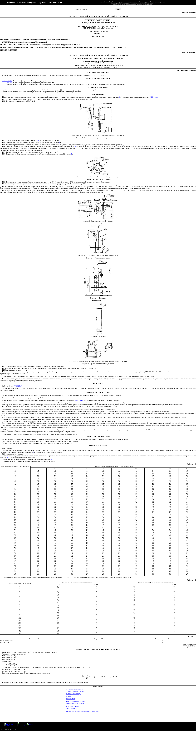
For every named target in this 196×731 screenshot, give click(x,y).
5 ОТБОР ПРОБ (70, 699)
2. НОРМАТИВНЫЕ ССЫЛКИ (75, 691)
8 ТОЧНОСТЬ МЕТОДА (73, 706)
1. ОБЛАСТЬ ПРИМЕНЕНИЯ (74, 689)
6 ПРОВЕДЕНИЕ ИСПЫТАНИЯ (75, 701)
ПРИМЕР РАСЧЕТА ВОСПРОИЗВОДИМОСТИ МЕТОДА (82, 711)
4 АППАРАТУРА (71, 696)
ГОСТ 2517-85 (7, 81)
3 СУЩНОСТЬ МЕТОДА (73, 694)
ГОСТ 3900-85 (7, 83)
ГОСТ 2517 (18, 386)
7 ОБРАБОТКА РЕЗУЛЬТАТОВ (75, 704)
